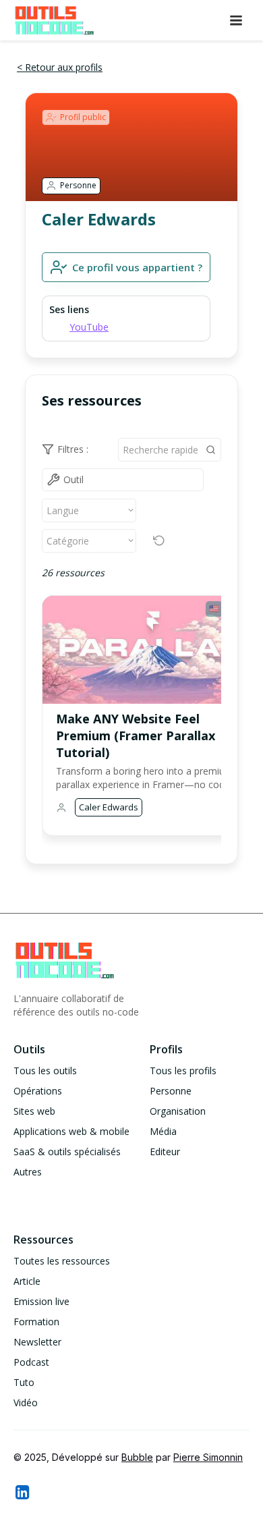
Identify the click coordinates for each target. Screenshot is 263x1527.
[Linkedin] (21, 1492)
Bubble (137, 1457)
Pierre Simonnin (208, 1457)
